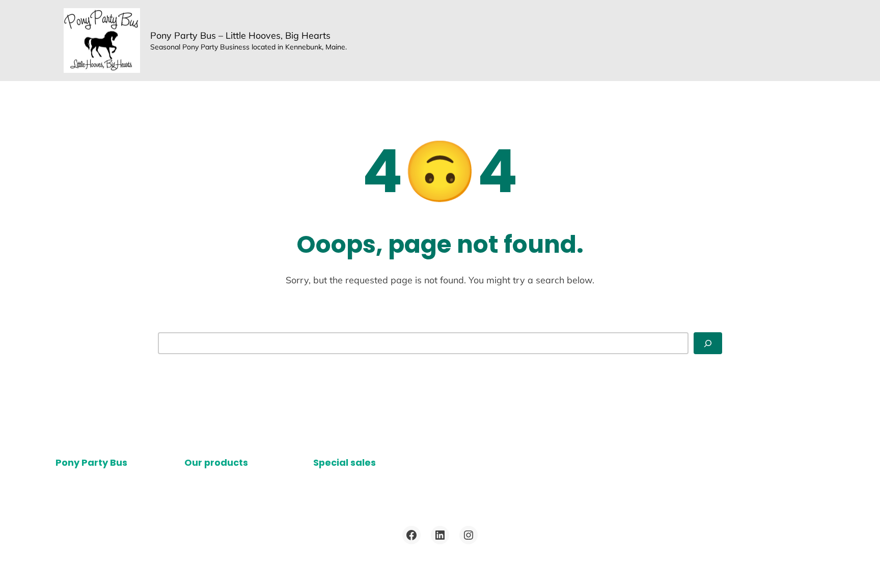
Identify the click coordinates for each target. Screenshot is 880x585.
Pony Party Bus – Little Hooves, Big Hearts (240, 35)
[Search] (708, 343)
